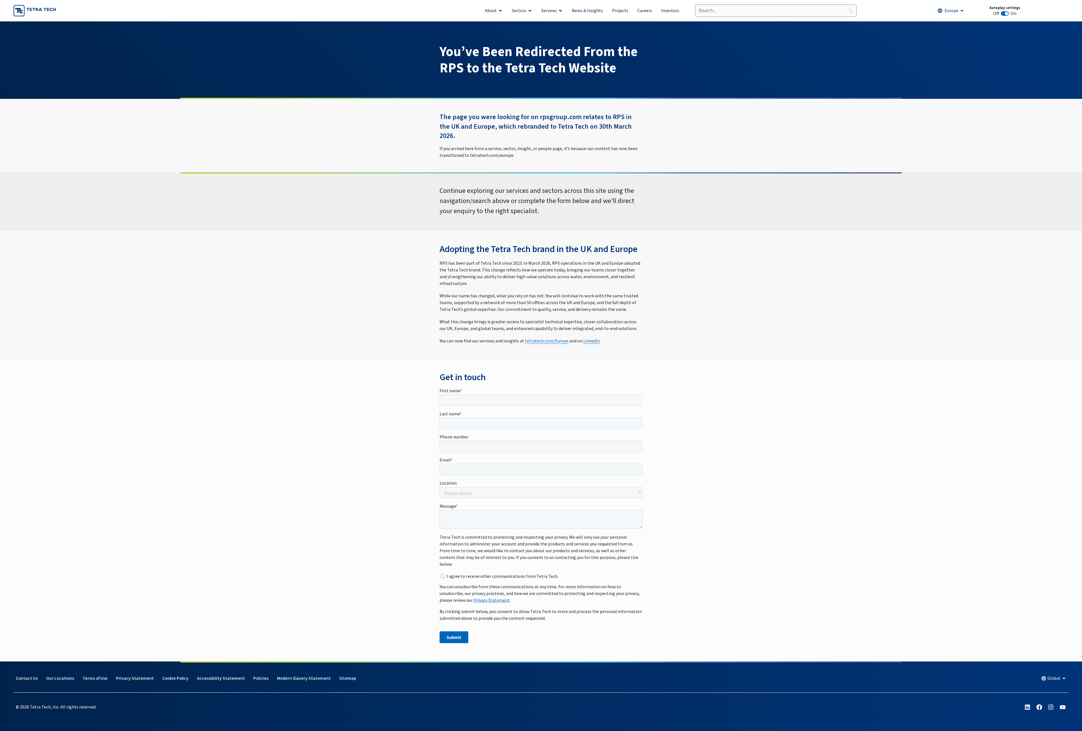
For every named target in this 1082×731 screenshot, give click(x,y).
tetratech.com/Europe (547, 341)
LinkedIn (591, 341)
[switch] (1005, 13)
